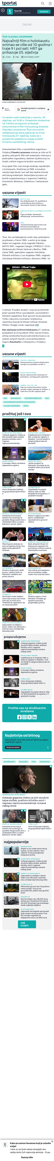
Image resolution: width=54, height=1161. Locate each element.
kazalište (23, 762)
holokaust (16, 398)
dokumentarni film (33, 398)
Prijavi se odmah (12, 747)
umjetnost (45, 762)
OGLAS (27, 24)
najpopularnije (16, 842)
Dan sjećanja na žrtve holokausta (19, 402)
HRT (37, 325)
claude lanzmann (12, 406)
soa (47, 398)
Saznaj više (27, 1157)
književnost (9, 762)
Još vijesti (24, 924)
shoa (26, 406)
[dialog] (27, 1150)
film (34, 762)
